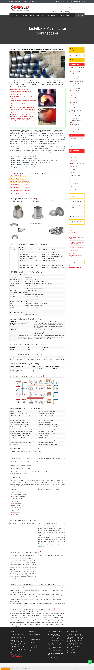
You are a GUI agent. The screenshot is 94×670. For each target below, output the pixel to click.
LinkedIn (64, 1)
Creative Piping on (15, 655)
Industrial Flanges (75, 146)
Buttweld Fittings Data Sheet (77, 195)
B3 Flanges (74, 105)
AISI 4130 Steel (74, 189)
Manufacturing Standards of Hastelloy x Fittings (22, 102)
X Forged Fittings (76, 93)
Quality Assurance (34, 647)
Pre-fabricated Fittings (76, 138)
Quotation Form (33, 642)
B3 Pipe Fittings (75, 76)
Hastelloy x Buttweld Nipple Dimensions (18, 193)
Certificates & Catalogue (35, 639)
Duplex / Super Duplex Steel (78, 163)
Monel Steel (74, 166)
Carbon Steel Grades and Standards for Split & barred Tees (75, 255)
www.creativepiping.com (57, 653)
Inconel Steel (74, 157)
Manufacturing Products (78, 135)
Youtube (83, 1)
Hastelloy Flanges (75, 95)
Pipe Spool (74, 113)
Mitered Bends (75, 129)
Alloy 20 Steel (74, 184)
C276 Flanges (75, 100)
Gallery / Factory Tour (34, 645)
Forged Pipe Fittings (76, 144)
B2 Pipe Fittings (75, 74)
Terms (30, 668)
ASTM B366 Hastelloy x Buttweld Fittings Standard (23, 100)
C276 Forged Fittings (76, 85)
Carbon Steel (74, 181)
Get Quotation (75, 262)
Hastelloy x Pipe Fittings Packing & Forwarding (22, 120)
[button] (90, 662)
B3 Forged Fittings (76, 90)
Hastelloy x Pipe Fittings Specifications (20, 89)
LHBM (27, 668)
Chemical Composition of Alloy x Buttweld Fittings (23, 107)
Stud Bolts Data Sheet (77, 216)
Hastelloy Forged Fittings (77, 81)
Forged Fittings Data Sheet (76, 206)
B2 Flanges (74, 102)
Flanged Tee (75, 127)
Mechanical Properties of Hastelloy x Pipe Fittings (23, 109)
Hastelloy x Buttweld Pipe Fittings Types (20, 94)
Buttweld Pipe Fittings (76, 141)
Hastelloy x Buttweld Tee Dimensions (18, 178)
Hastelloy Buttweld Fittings (77, 67)
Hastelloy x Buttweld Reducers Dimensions (19, 181)
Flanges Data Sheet (76, 212)
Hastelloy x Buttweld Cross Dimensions (18, 184)
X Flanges (74, 107)
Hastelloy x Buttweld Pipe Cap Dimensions (19, 190)
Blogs (31, 650)
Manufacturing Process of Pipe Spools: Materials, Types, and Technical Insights (76, 249)
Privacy (34, 668)
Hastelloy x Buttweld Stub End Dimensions (19, 187)
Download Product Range (76, 49)
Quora (70, 1)
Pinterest (76, 1)
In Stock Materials (34, 637)
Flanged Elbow (75, 124)
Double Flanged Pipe (76, 115)
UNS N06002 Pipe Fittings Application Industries (22, 116)
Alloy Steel (73, 178)
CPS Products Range (77, 201)
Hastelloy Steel (75, 64)
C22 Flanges (75, 97)
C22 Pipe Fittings (76, 69)
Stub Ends (74, 131)
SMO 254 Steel (74, 186)
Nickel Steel (74, 172)
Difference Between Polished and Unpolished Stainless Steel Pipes (76, 237)
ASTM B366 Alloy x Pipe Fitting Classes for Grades (23, 114)
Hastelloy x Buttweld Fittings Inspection (20, 118)
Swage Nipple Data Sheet (76, 222)
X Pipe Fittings (75, 78)
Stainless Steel (74, 155)
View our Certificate (76, 55)
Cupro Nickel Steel (75, 175)
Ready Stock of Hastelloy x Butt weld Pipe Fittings (23, 112)
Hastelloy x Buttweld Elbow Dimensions (18, 176)
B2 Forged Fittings (76, 88)
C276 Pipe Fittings (76, 71)
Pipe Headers (75, 118)
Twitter (58, 1)
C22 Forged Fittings (76, 83)
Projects (74, 59)
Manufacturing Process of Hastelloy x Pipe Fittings (23, 111)
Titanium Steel (74, 169)
